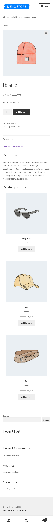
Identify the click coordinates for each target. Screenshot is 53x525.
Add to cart (21, 112)
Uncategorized (9, 489)
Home (8, 17)
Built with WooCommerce (14, 510)
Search (6, 416)
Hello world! (7, 438)
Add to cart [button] (26, 249)
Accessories (25, 17)
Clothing (15, 17)
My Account (9, 520)
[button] (46, 33)
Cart (40, 518)
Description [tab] (8, 139)
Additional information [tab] (13, 146)
